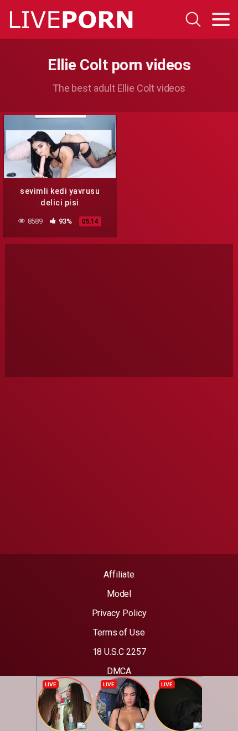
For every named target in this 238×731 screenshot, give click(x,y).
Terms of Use (119, 632)
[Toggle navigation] (221, 19)
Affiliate (119, 574)
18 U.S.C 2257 (119, 652)
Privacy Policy (119, 613)
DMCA (119, 671)
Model (119, 594)
